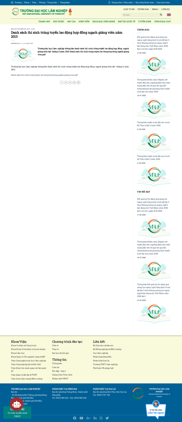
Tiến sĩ (55, 345)
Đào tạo (71, 21)
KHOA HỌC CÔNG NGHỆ (103, 21)
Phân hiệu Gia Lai (101, 360)
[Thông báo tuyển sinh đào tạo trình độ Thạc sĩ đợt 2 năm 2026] (154, 142)
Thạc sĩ (55, 349)
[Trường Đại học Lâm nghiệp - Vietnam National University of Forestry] (41, 12)
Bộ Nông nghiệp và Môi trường (107, 349)
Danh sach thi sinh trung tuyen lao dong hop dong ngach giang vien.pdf (44, 75)
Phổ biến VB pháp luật (103, 368)
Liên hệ (165, 9)
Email (155, 9)
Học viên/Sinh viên (145, 2)
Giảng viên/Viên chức (62, 374)
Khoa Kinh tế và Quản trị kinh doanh (28, 349)
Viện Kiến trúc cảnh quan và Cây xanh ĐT (28, 369)
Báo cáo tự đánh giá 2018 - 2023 (23, 29)
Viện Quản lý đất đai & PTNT (24, 375)
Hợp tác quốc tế (126, 21)
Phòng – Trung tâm (48, 2)
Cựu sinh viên (163, 2)
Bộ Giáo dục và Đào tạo (103, 345)
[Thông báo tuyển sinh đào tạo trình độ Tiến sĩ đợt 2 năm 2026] (154, 175)
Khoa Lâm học (18, 353)
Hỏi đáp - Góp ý (59, 371)
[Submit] (161, 15)
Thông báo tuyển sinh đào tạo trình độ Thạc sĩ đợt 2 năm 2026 (153, 124)
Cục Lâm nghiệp (100, 353)
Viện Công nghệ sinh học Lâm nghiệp (28, 360)
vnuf (31, 43)
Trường (18, 2)
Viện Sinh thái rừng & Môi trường (26, 378)
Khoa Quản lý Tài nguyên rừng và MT (28, 356)
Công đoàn (65, 2)
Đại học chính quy (60, 353)
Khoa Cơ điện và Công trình (23, 345)
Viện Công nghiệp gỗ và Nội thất (26, 364)
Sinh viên (84, 21)
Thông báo (143, 9)
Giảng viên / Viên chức (122, 2)
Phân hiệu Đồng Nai (102, 356)
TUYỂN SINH (144, 21)
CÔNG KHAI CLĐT (162, 21)
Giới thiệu (58, 21)
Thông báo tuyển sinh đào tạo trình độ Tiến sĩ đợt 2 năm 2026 (153, 157)
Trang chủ (44, 21)
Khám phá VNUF (60, 378)
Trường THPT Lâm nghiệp (105, 364)
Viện (34, 2)
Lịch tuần (129, 9)
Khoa (26, 2)
